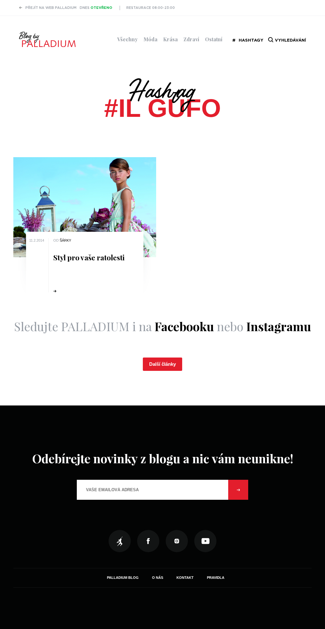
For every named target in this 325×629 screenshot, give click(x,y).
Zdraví (191, 39)
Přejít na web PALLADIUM (50, 8)
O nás (157, 577)
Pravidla (215, 577)
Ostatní (213, 39)
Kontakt (185, 577)
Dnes (96, 8)
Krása (170, 39)
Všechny (127, 39)
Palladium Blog (123, 577)
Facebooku (184, 326)
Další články (162, 364)
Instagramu (278, 326)
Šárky (65, 240)
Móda (150, 39)
